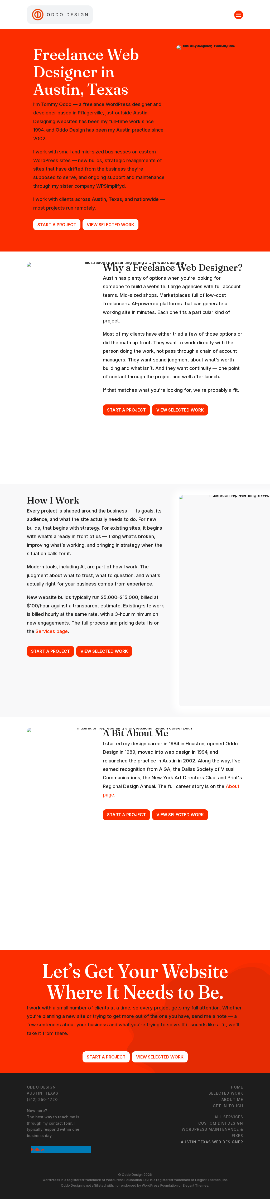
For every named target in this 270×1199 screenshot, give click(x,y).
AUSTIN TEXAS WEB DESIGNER (212, 1142)
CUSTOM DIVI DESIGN (220, 1123)
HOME (237, 1087)
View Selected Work (110, 224)
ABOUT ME (232, 1099)
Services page (52, 631)
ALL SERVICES (229, 1117)
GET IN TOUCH (228, 1106)
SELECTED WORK (226, 1093)
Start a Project (56, 224)
